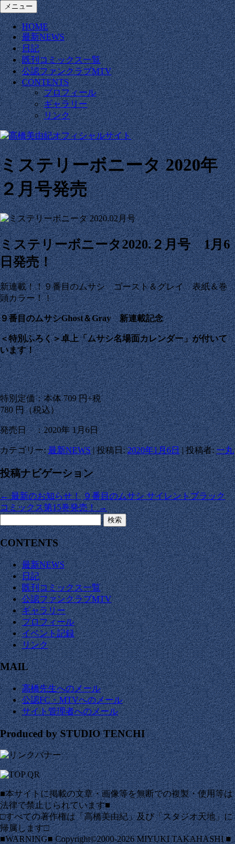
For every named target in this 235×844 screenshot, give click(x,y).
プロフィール (70, 92)
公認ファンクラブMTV (66, 71)
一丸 (225, 450)
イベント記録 (48, 633)
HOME (35, 26)
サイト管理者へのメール (70, 711)
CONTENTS (45, 82)
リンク (57, 115)
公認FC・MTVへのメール (72, 699)
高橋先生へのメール (61, 688)
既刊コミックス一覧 (61, 59)
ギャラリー (65, 103)
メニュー (18, 6)
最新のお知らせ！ (40, 496)
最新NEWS (43, 36)
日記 (30, 48)
